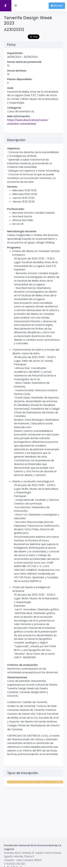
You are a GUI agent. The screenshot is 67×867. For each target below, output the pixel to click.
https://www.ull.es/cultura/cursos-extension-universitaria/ (28, 121)
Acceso (58, 5)
